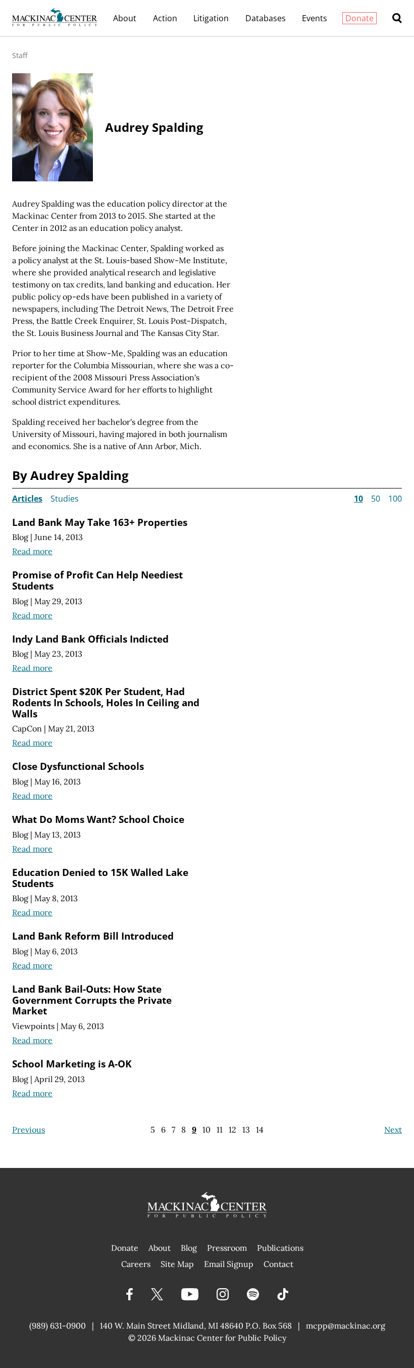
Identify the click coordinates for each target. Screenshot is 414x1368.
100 (395, 498)
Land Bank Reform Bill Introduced (93, 936)
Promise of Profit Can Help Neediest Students (97, 580)
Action (165, 18)
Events (314, 18)
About (124, 18)
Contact (278, 1264)
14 (260, 1130)
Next (393, 1130)
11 (220, 1130)
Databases (265, 18)
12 (232, 1130)
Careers (135, 1264)
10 (206, 1130)
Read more (32, 551)
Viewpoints (33, 1026)
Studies (64, 498)
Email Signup (228, 1264)
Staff (19, 55)
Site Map (177, 1264)
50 (375, 498)
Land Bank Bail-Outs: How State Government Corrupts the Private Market (92, 999)
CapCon (27, 728)
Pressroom (227, 1248)
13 (246, 1130)
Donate (359, 18)
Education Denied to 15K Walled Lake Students (100, 877)
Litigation (211, 18)
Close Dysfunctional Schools (78, 766)
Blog (20, 537)
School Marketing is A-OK (72, 1063)
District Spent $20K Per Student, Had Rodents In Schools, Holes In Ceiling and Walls (105, 702)
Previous (28, 1130)
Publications (280, 1248)
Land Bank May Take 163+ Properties (99, 522)
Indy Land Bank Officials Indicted (90, 639)
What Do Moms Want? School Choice (98, 819)
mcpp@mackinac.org (345, 1326)
